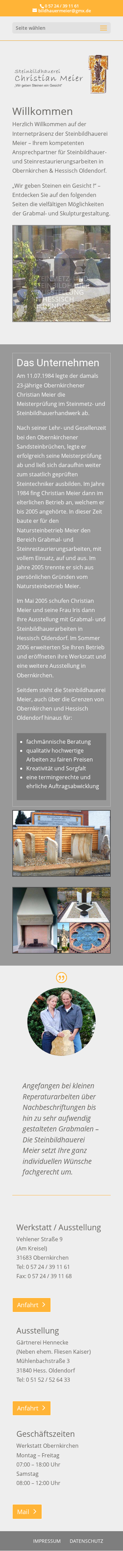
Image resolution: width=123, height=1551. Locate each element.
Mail (23, 1512)
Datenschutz (86, 1541)
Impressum (47, 1541)
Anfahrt (27, 1305)
